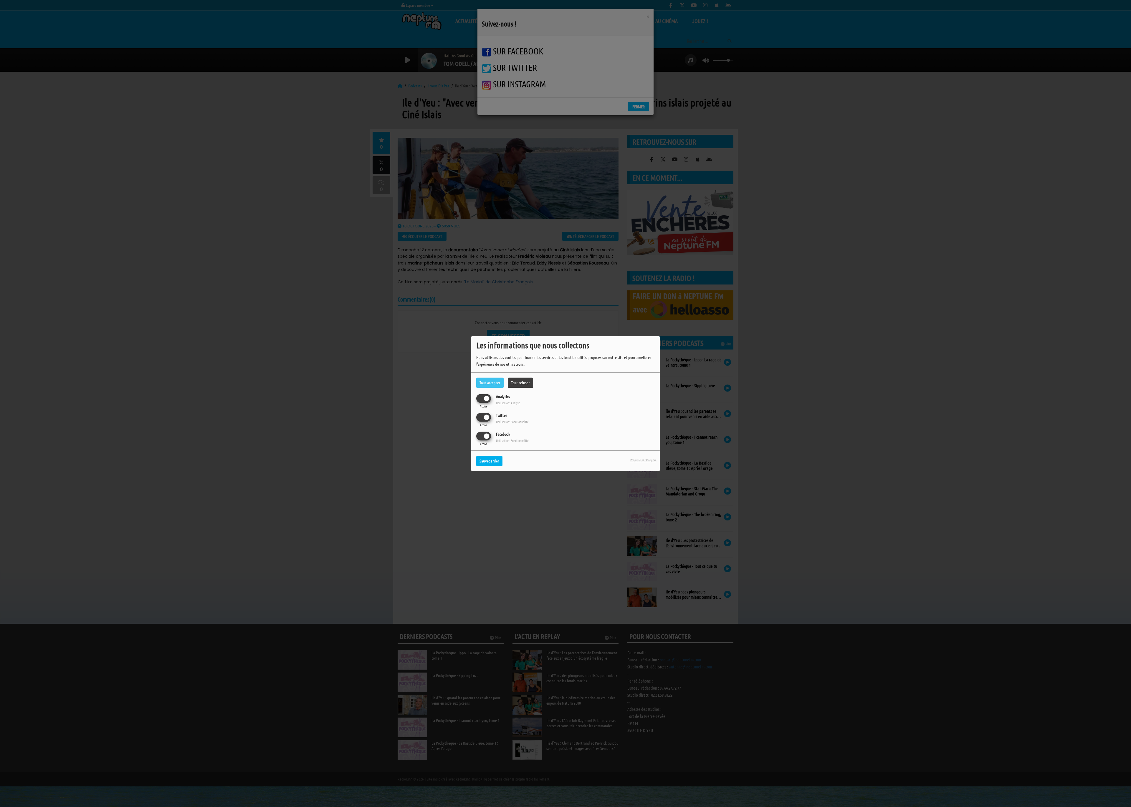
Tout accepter (489, 382)
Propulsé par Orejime (643, 459)
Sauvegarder (489, 460)
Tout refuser (520, 382)
